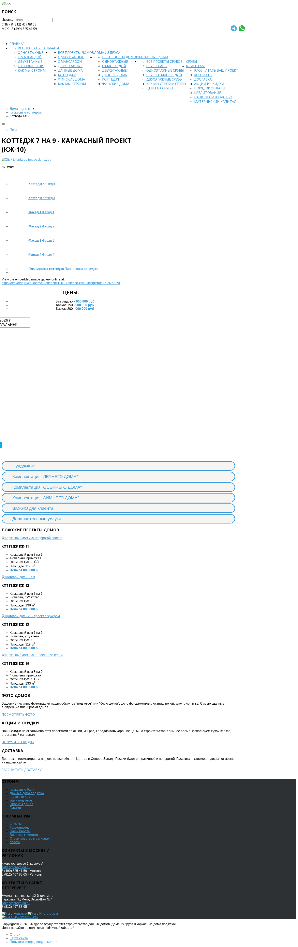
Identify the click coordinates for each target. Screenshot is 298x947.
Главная (17, 43)
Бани (54, 48)
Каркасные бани (22, 789)
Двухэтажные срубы (164, 79)
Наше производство (213, 97)
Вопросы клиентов (24, 835)
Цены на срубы (159, 88)
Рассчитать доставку (22, 770)
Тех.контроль (19, 827)
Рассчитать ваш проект (216, 70)
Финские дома (71, 79)
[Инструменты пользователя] (3, 124)
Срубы (191, 61)
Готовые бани (31, 66)
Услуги (15, 842)
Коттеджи (67, 75)
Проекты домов (21, 804)
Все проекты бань (34, 48)
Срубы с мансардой (164, 75)
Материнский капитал (215, 101)
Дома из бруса (107, 52)
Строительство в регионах (29, 838)
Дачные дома (70, 70)
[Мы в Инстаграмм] (43, 913)
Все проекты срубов (164, 61)
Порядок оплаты (209, 88)
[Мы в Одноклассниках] (20, 917)
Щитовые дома (21, 796)
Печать (15, 130)
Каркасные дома (153, 57)
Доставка (203, 79)
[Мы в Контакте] (15, 913)
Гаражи (15, 807)
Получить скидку (18, 742)
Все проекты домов (76, 52)
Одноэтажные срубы (165, 70)
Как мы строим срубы (166, 84)
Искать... (8, 19)
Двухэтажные (30, 61)
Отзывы (16, 824)
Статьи (15, 934)
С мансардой (30, 57)
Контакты (203, 75)
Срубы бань (156, 66)
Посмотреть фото (18, 714)
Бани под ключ (21, 800)
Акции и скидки (209, 84)
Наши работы (20, 831)
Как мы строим (32, 70)
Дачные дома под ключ (27, 793)
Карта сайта (19, 938)
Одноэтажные (31, 52)
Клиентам (195, 66)
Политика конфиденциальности (33, 942)
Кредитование (207, 92)
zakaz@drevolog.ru (16, 867)
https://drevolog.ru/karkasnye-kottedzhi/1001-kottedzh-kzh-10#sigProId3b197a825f (61, 283)
